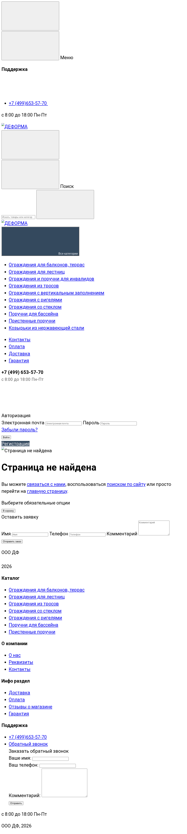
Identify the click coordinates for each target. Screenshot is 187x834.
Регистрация (15, 443)
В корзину (8, 510)
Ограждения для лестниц (37, 596)
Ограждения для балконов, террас (47, 590)
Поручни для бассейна (33, 625)
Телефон (58, 533)
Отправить (16, 803)
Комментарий (122, 533)
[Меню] (30, 16)
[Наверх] (28, 408)
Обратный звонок (28, 744)
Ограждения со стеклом (35, 611)
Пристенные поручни (32, 632)
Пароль (91, 422)
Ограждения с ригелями (35, 617)
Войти (6, 437)
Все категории (68, 253)
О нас (15, 655)
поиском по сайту (126, 484)
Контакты (19, 339)
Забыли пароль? (19, 429)
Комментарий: (25, 795)
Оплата (17, 346)
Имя (6, 533)
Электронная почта (22, 422)
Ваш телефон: (23, 765)
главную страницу (47, 491)
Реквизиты (21, 662)
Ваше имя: (20, 758)
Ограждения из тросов (34, 603)
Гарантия (19, 360)
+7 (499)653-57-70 (28, 103)
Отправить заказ (12, 541)
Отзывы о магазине (30, 706)
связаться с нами (46, 484)
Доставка (19, 353)
